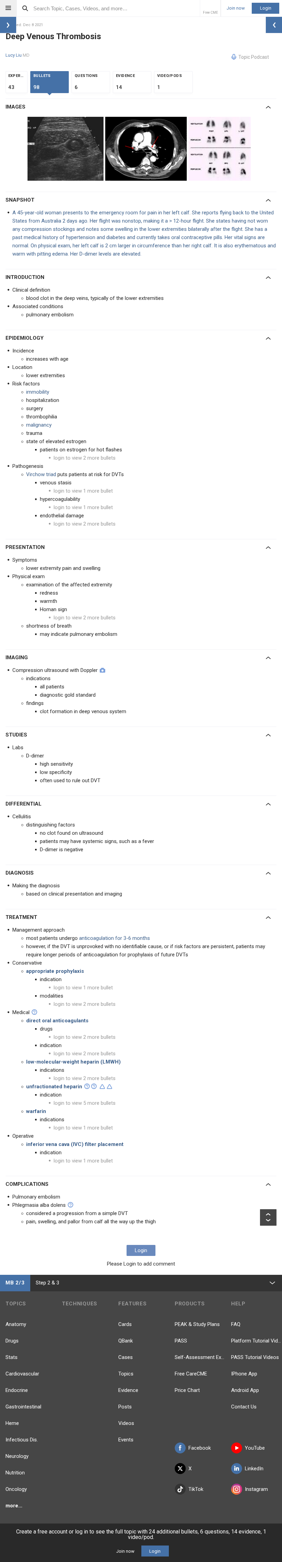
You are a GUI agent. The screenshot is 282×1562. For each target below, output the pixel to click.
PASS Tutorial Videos (255, 1357)
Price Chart (187, 1390)
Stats (12, 1357)
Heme (12, 1423)
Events (125, 1440)
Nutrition (15, 1473)
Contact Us (244, 1407)
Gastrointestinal (23, 1407)
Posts (125, 1407)
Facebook (199, 1448)
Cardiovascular (22, 1374)
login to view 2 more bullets (85, 458)
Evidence (128, 1390)
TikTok (195, 1489)
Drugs (12, 1341)
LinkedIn (254, 1468)
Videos (126, 1423)
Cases (125, 1357)
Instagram (256, 1489)
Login (265, 8)
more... (14, 1506)
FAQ (235, 1324)
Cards (125, 1324)
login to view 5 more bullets (85, 1103)
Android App (245, 1390)
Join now (236, 8)
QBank (125, 1341)
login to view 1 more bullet (83, 491)
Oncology (16, 1489)
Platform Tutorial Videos (256, 1341)
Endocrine (17, 1390)
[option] (66, 149)
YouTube (255, 1448)
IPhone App (244, 1374)
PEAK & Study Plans (197, 1324)
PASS (181, 1341)
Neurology (17, 1456)
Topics (125, 1374)
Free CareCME (191, 1374)
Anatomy (16, 1324)
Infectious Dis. (22, 1440)
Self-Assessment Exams (200, 1357)
